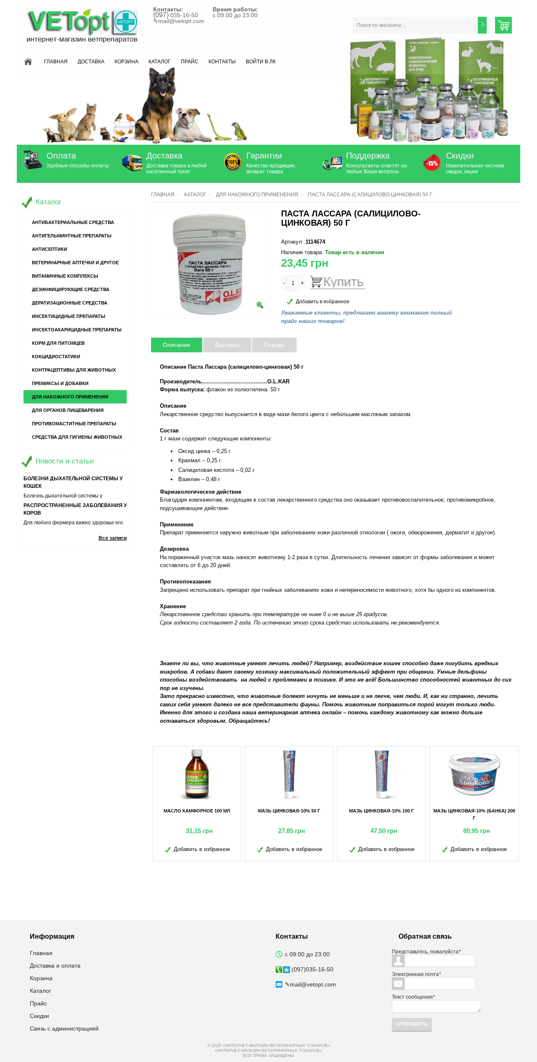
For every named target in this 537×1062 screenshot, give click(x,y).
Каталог (160, 62)
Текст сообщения (413, 997)
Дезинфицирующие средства (70, 289)
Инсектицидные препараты (68, 316)
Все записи (113, 538)
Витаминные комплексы (65, 276)
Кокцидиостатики (56, 356)
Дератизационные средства (69, 302)
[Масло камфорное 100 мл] (197, 774)
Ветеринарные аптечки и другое (75, 262)
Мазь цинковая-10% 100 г (381, 810)
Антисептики (49, 249)
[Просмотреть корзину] (503, 25)
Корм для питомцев (58, 343)
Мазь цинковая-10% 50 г (289, 810)
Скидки (460, 155)
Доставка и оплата (55, 965)
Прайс (189, 62)
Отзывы (274, 344)
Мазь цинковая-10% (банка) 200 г (474, 814)
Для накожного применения (257, 195)
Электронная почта (416, 974)
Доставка (91, 62)
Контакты (222, 62)
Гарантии (264, 155)
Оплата (61, 155)
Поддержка (368, 155)
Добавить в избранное (322, 302)
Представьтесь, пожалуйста (426, 952)
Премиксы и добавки (60, 383)
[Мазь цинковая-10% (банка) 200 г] (474, 774)
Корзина (126, 62)
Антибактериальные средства (73, 222)
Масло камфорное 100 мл (197, 810)
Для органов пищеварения (68, 410)
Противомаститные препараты (74, 423)
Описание (176, 344)
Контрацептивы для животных (74, 369)
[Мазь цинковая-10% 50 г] (289, 774)
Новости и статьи (65, 461)
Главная (56, 62)
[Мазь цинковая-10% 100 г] (381, 774)
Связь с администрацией (64, 1028)
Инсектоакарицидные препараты (77, 329)
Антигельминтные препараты (72, 235)
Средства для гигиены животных (77, 437)
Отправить (412, 1024)
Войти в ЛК (261, 62)
